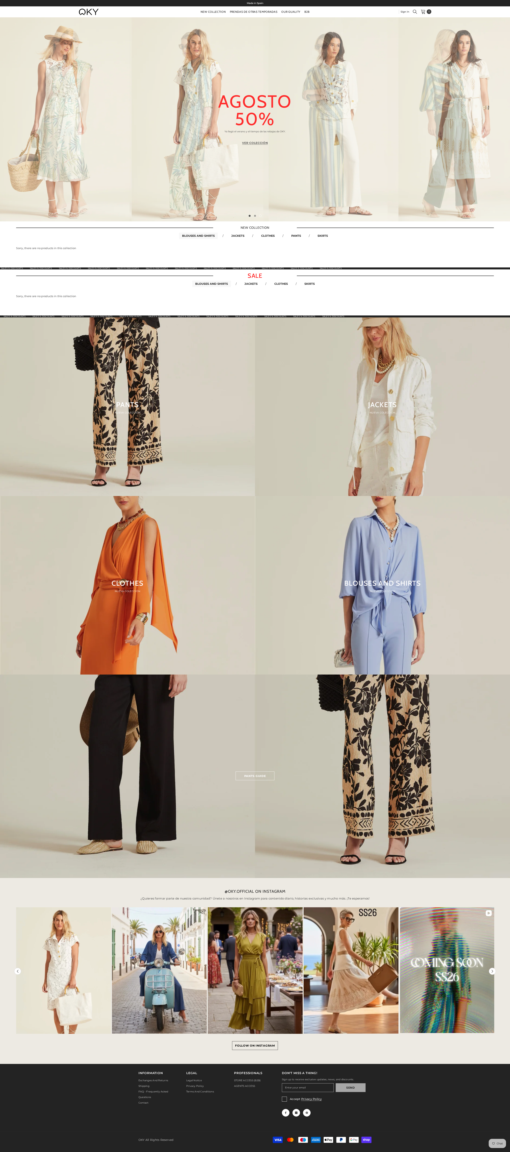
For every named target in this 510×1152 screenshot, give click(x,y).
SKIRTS (323, 236)
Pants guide (255, 776)
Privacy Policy (311, 1099)
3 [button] (260, 216)
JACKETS (237, 236)
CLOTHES (268, 236)
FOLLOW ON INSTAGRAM (255, 1045)
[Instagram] (296, 1113)
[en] (394, 11)
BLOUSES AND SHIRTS (198, 236)
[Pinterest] (307, 1113)
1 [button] (249, 216)
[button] (44, 119)
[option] (255, 3)
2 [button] (255, 216)
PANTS (296, 236)
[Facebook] (285, 1113)
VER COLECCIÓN (255, 142)
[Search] (415, 11)
